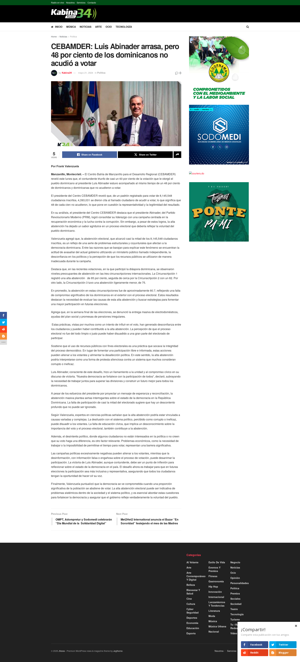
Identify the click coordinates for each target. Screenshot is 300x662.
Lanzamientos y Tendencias (217, 603)
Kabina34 (67, 72)
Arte (98, 26)
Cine (189, 598)
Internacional (216, 597)
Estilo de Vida (217, 562)
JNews (62, 650)
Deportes (191, 617)
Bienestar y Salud (193, 591)
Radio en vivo (57, 2)
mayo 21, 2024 (85, 72)
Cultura (190, 604)
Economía (192, 623)
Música (71, 26)
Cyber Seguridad (192, 610)
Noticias (85, 26)
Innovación (215, 591)
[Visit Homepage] (73, 14)
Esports (191, 633)
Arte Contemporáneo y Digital (196, 576)
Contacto (92, 2)
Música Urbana (217, 626)
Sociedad (235, 604)
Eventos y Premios (214, 569)
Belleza (190, 585)
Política (73, 36)
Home (54, 36)
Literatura (214, 610)
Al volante (192, 562)
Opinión (235, 578)
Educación (192, 628)
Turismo (235, 619)
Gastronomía (216, 581)
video (233, 633)
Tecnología (124, 26)
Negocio (235, 562)
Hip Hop (213, 586)
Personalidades (239, 583)
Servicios (81, 2)
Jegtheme (118, 650)
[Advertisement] (82, 577)
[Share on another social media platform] (177, 154)
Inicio (58, 26)
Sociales (235, 598)
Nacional (214, 631)
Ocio (109, 26)
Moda (212, 616)
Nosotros (70, 2)
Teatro (234, 609)
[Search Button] (247, 26)
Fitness (213, 576)
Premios (235, 593)
